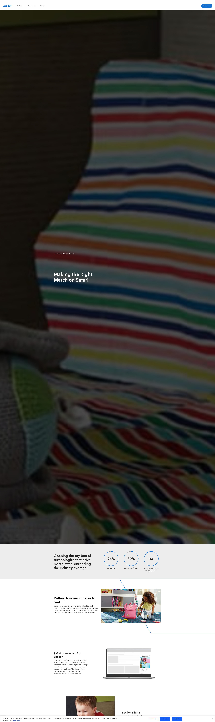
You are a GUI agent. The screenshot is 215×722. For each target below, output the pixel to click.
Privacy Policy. (16, 720)
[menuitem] (20, 6)
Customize (153, 719)
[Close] (212, 719)
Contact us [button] (206, 6)
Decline (165, 719)
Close (176, 719)
